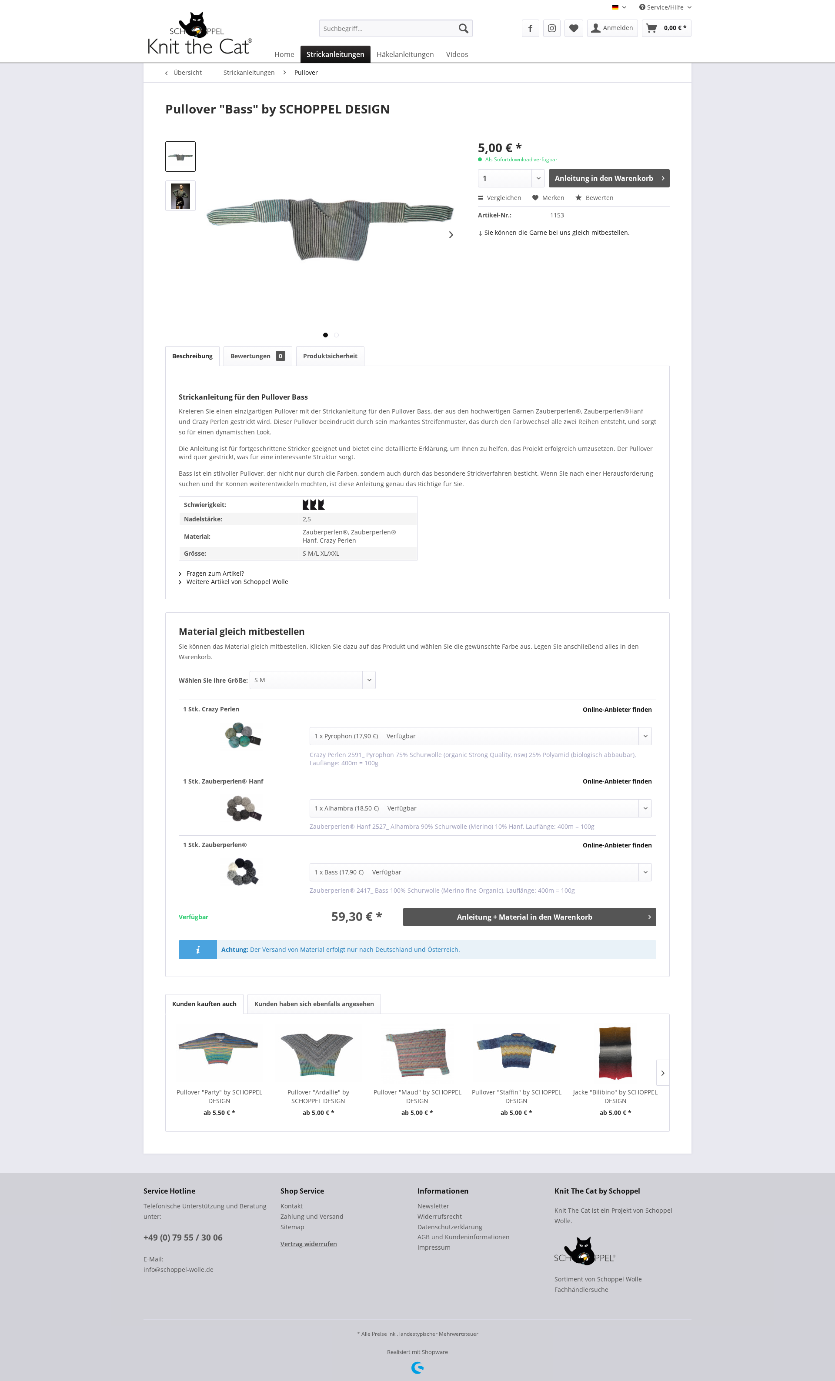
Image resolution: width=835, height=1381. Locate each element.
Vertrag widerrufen (309, 1244)
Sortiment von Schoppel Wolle (598, 1279)
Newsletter (433, 1206)
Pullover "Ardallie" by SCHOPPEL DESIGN (318, 1096)
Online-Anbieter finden (617, 709)
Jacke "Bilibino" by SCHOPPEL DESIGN (615, 1096)
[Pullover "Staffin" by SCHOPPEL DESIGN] (516, 1053)
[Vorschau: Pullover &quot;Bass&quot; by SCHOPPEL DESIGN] (180, 156)
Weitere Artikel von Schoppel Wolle (236, 581)
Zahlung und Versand (312, 1216)
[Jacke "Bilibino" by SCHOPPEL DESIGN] (615, 1053)
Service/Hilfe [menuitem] (665, 7)
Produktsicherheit (330, 356)
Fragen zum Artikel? (214, 573)
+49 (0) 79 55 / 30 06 (183, 1237)
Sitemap (292, 1227)
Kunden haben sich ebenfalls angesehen (314, 1004)
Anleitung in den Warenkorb (604, 178)
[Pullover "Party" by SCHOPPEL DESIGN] (219, 1053)
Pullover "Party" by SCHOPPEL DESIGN (219, 1096)
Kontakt (292, 1206)
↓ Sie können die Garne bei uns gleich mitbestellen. (554, 232)
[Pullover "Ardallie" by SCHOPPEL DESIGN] (319, 1053)
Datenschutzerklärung (450, 1227)
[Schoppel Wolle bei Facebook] (530, 28)
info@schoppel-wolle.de (179, 1269)
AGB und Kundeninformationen (464, 1237)
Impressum (434, 1247)
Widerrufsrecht (440, 1216)
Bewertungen (256, 356)
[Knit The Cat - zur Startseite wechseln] (200, 36)
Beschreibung (192, 356)
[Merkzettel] (573, 28)
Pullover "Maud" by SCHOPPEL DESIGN (417, 1096)
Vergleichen (503, 197)
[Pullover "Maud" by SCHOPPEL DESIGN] (417, 1053)
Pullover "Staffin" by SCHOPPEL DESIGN (516, 1096)
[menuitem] (396, 28)
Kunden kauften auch (204, 1004)
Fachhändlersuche (581, 1289)
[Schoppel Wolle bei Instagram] (552, 28)
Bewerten (599, 197)
